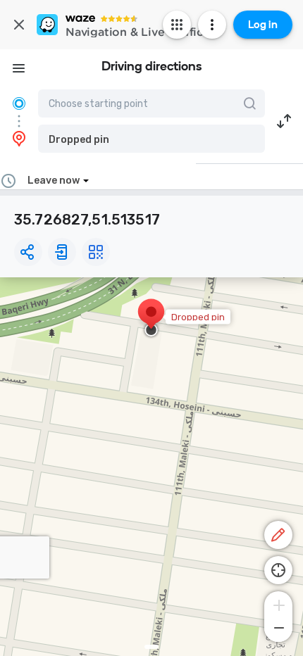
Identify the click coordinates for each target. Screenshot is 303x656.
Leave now (53, 181)
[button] (151, 139)
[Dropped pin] (151, 319)
